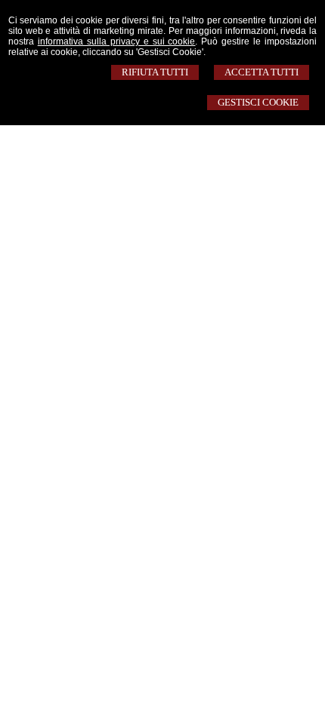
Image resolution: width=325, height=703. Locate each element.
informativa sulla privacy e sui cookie (117, 41)
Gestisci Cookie (258, 102)
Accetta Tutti (261, 72)
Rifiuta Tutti (155, 72)
